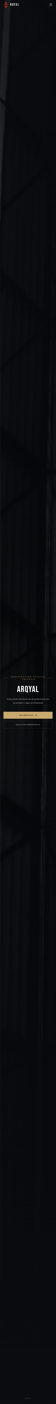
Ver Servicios (26, 715)
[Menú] (51, 4)
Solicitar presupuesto (28, 725)
